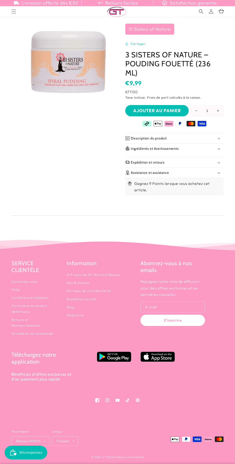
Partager (138, 44)
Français (63, 441)
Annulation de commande (32, 333)
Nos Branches (78, 283)
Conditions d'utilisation (30, 298)
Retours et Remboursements (25, 323)
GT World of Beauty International (123, 457)
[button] (201, 11)
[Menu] (14, 11)
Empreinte (75, 315)
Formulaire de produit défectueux (29, 309)
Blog (70, 307)
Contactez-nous (24, 282)
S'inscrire (173, 320)
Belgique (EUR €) (28, 441)
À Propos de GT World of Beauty (93, 275)
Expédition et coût (81, 299)
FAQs (15, 290)
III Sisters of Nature (150, 29)
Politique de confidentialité (89, 291)
